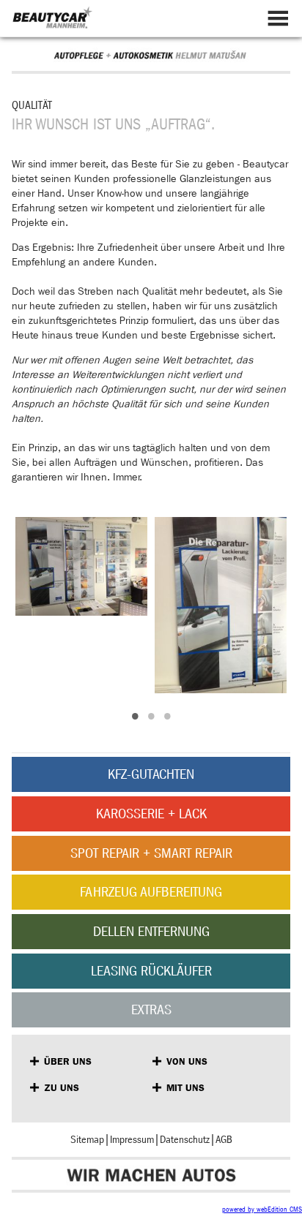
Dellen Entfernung (151, 931)
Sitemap (87, 1139)
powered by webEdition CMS (262, 1209)
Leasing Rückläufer (151, 970)
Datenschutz (185, 1139)
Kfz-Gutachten (151, 774)
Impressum (132, 1139)
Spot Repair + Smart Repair (151, 853)
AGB (224, 1139)
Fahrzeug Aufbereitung (151, 891)
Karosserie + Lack (151, 813)
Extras (151, 1009)
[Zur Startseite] (52, 21)
